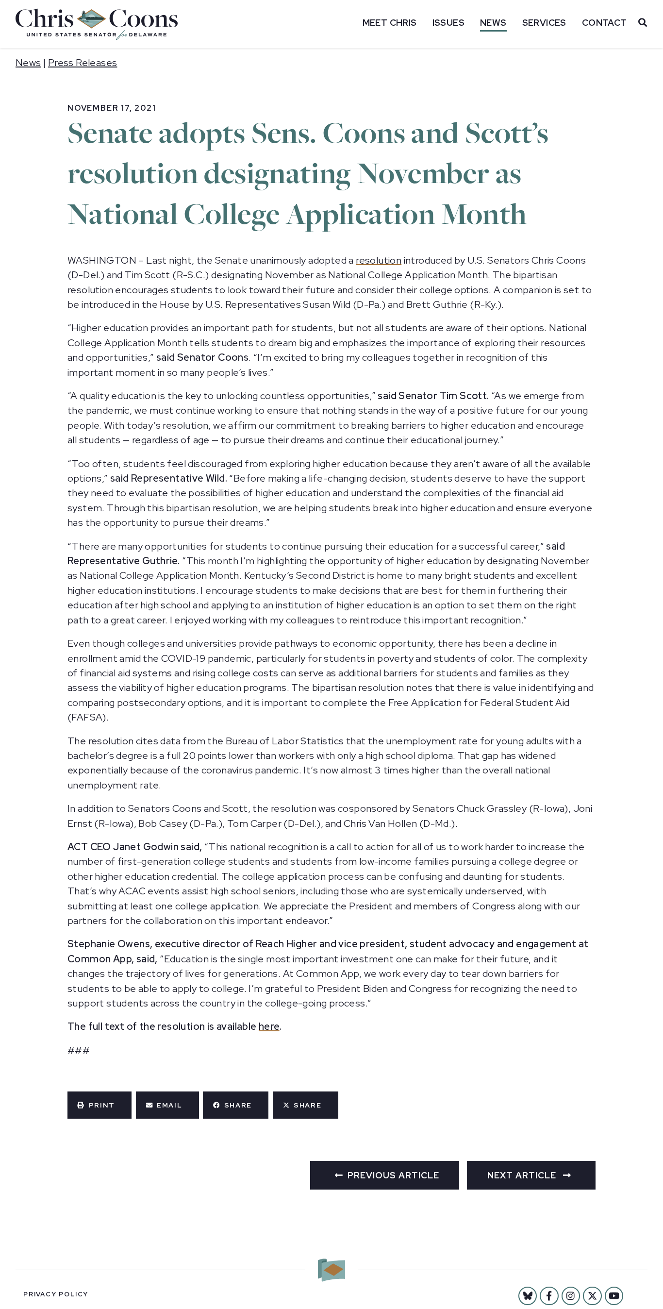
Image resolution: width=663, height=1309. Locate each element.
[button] (99, 1105)
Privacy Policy (55, 1294)
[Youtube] (614, 1296)
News (493, 22)
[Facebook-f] (549, 1296)
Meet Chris (390, 22)
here (269, 1026)
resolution (378, 260)
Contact (604, 22)
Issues (448, 22)
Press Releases (82, 62)
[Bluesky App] (527, 1296)
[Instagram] (571, 1296)
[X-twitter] (592, 1296)
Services (544, 22)
